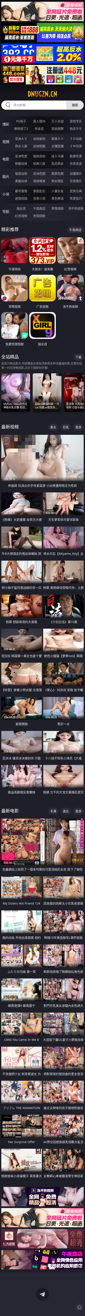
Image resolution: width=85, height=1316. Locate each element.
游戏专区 (76, 121)
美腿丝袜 (21, 181)
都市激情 (21, 191)
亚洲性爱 (21, 156)
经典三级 (39, 163)
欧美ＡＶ (57, 139)
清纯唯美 (39, 181)
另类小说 (39, 198)
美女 (53, 427)
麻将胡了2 (21, 128)
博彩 (5, 124)
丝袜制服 (39, 146)
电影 (5, 159)
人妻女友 (57, 191)
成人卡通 (57, 156)
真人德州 (39, 121)
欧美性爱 (76, 156)
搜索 (75, 105)
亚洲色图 (39, 173)
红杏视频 (21, 216)
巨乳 (66, 427)
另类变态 (76, 163)
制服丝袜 (21, 163)
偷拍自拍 (39, 156)
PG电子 (21, 121)
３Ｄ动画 (76, 139)
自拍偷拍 (39, 139)
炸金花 (39, 128)
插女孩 (21, 208)
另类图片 (76, 181)
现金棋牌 (57, 128)
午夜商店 (39, 208)
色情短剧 (39, 216)
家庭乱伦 (39, 191)
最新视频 (10, 427)
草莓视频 (57, 208)
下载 (78, 357)
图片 (5, 176)
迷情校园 (21, 198)
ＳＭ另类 (76, 146)
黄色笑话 (57, 198)
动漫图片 (76, 173)
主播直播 (57, 146)
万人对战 (57, 121)
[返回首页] (79, 1307)
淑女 (66, 811)
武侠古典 (76, 191)
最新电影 (10, 811)
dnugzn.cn (42, 94)
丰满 (53, 811)
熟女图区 (57, 181)
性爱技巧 (76, 198)
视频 (5, 141)
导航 (5, 211)
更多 (78, 427)
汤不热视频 (75, 208)
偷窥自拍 (21, 173)
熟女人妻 (21, 146)
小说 (5, 194)
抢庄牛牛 (76, 128)
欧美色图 (57, 173)
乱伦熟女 (57, 163)
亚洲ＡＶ (21, 139)
